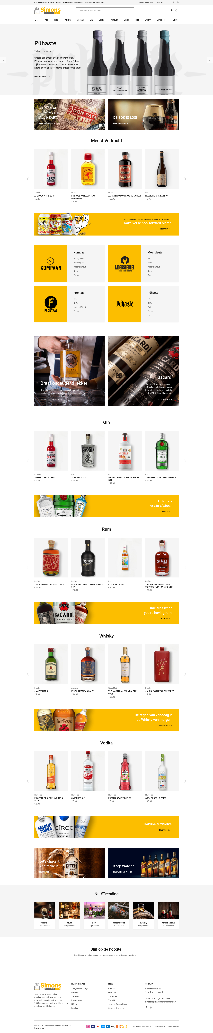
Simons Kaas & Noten (117, 1004)
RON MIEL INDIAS (116, 584)
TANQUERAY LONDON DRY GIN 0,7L (161, 477)
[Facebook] (146, 1007)
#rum (69, 923)
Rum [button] (56, 20)
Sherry (148, 20)
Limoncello (162, 20)
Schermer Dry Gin (79, 477)
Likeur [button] (175, 20)
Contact (160, 2)
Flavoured (38, 795)
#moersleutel (119, 923)
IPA (75, 299)
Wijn (147, 193)
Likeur (73, 193)
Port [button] (137, 20)
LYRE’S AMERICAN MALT (82, 691)
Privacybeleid (160, 1027)
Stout (76, 271)
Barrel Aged (79, 262)
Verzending (76, 996)
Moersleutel (155, 252)
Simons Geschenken (117, 1008)
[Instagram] (151, 1007)
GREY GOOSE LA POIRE (155, 798)
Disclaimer (76, 1008)
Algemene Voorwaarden (142, 1027)
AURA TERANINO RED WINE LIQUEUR (124, 196)
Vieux (126, 20)
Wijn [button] (46, 20)
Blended (37, 688)
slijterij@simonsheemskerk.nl (164, 1002)
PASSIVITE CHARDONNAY (157, 196)
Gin (109, 474)
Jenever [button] (114, 20)
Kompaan (80, 252)
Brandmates (39, 1028)
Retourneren (76, 1000)
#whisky (143, 923)
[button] (3, 60)
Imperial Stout (80, 267)
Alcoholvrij (38, 193)
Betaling (75, 992)
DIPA (76, 303)
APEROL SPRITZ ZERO (44, 196)
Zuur (76, 315)
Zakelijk (111, 1000)
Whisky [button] (68, 20)
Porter (76, 275)
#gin (94, 923)
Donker (37, 581)
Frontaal (79, 292)
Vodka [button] (101, 20)
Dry (72, 474)
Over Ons (112, 992)
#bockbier (44, 923)
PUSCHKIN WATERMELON (119, 798)
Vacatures (112, 996)
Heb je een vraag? (146, 2)
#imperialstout (168, 923)
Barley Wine (79, 258)
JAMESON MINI (41, 691)
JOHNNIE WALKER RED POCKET (159, 691)
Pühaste (153, 292)
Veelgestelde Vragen (80, 988)
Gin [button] (91, 20)
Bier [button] (36, 20)
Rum (110, 581)
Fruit (149, 307)
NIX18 (74, 1004)
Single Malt (112, 688)
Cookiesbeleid (173, 1027)
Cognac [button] (80, 20)
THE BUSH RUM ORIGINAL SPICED (49, 584)
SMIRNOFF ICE (78, 798)
